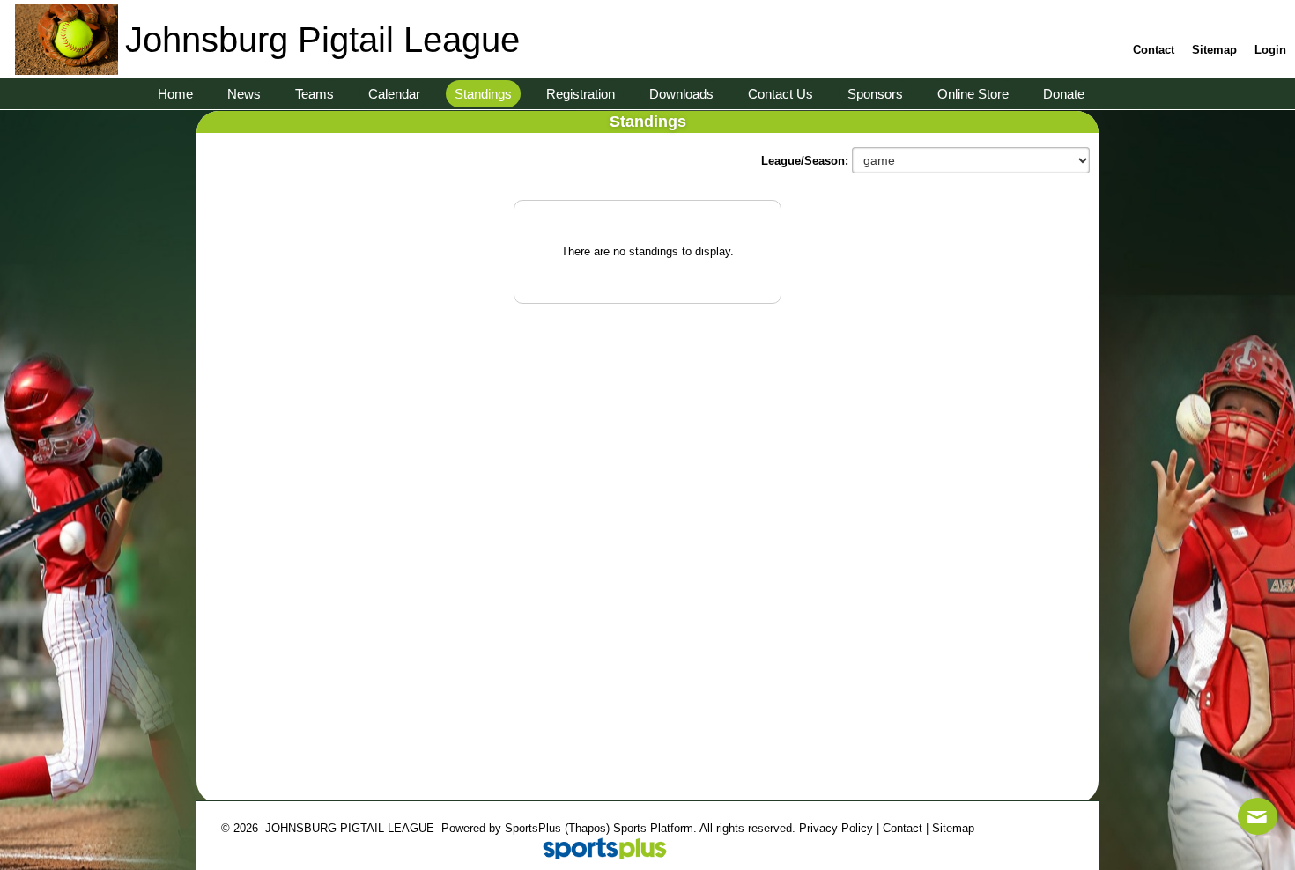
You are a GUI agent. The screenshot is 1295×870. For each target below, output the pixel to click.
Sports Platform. (655, 828)
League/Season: (806, 160)
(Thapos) (587, 828)
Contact (902, 828)
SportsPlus (533, 828)
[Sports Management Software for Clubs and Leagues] (598, 850)
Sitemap (953, 828)
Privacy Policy (836, 828)
